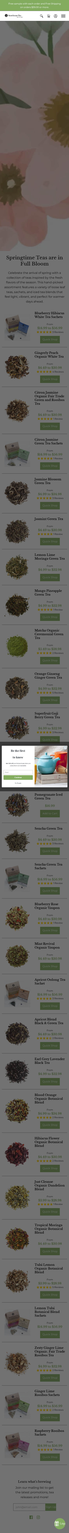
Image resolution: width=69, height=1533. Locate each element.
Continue (18, 777)
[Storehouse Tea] (14, 16)
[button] (41, 16)
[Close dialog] (65, 747)
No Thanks (18, 783)
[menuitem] (41, 16)
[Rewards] (59, 1523)
